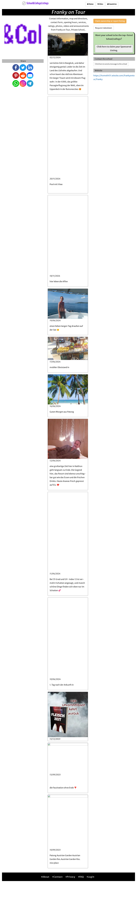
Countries (113, 4)
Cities (100, 4)
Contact (58, 876)
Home (91, 4)
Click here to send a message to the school (111, 64)
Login (91, 876)
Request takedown (103, 28)
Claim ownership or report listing (110, 21)
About (45, 876)
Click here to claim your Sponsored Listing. (114, 48)
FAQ (81, 876)
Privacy (71, 876)
